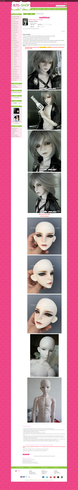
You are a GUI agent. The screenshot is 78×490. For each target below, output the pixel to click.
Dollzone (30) (15, 25)
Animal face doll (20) (16, 16)
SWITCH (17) (15, 35)
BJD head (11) (15, 71)
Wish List (54, 9)
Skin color (33, 24)
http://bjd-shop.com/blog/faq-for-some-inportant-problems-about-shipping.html (35, 450)
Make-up (32, 26)
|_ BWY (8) (15, 44)
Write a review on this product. (16, 92)
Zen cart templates (45, 480)
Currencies (16, 100)
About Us (30, 470)
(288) (15, 40)
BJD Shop (32, 480)
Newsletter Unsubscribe (15, 136)
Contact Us (49, 9)
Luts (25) (14, 33)
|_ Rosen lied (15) (16, 66)
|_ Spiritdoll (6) (15, 54)
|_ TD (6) (14, 57)
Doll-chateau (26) (15, 23)
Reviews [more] (16, 90)
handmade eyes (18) (16, 76)
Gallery (44, 9)
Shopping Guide (38, 9)
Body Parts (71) (15, 69)
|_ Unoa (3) (15, 59)
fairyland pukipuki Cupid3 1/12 (16, 121)
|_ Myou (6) (15, 52)
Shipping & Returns (15, 128)
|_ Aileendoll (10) (16, 42)
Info (58, 9)
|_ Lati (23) (15, 49)
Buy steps (55, 470)
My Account (43, 473)
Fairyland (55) (15, 28)
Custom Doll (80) (15, 21)
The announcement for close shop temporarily (28, 459)
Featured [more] (16, 106)
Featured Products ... (16, 78)
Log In (24, 28)
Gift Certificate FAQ (32, 472)
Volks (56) (14, 37)
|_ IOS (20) (15, 64)
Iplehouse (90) (15, 30)
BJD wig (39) (15, 73)
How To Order (14, 85)
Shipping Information (15, 87)
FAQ (54, 473)
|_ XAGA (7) (15, 61)
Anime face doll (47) (16, 18)
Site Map (13, 133)
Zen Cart (39, 480)
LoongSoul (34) (15, 32)
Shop (33, 9)
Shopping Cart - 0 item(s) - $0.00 (57, 3)
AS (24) (14, 20)
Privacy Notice (14, 129)
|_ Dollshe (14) (15, 47)
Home (48, 3)
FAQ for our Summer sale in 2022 (27, 460)
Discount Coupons (14, 135)
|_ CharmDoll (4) (15, 45)
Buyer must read (16, 97)
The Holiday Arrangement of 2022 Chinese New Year (29, 461)
